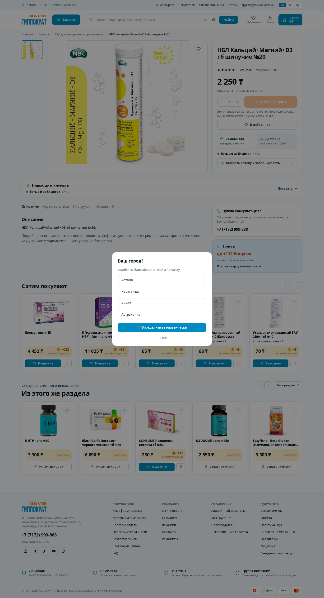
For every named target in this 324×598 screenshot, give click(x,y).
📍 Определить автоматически (162, 327)
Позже (162, 338)
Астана (127, 280)
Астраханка (130, 314)
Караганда (130, 291)
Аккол (126, 303)
